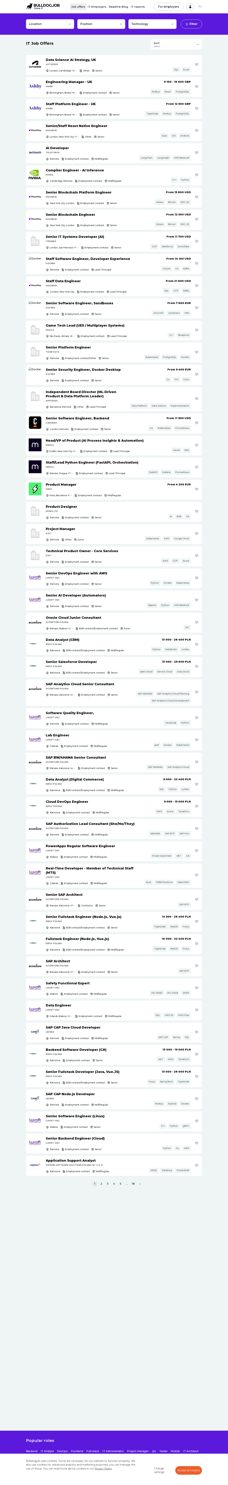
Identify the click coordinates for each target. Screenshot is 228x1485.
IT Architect (190, 1451)
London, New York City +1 (63, 136)
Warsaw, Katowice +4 (61, 694)
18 (133, 1183)
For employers (168, 6)
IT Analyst (47, 1451)
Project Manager (138, 1451)
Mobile (175, 1451)
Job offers (78, 6)
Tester (163, 1451)
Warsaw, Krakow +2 (60, 628)
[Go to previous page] (88, 1184)
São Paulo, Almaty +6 (61, 336)
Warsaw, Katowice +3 (61, 905)
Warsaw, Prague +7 (60, 473)
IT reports (138, 6)
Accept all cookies (188, 1470)
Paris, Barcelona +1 (59, 495)
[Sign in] (190, 7)
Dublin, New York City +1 (62, 451)
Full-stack (92, 1451)
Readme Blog (118, 6)
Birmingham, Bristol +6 (62, 92)
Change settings (159, 1470)
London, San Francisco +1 (63, 247)
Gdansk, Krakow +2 (60, 1016)
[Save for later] (196, 64)
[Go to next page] (140, 1184)
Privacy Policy (103, 1468)
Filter (194, 24)
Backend (31, 1451)
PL (200, 6)
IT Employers (97, 6)
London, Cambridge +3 (62, 70)
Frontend (77, 1451)
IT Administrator (113, 1451)
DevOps (62, 1451)
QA (154, 1451)
